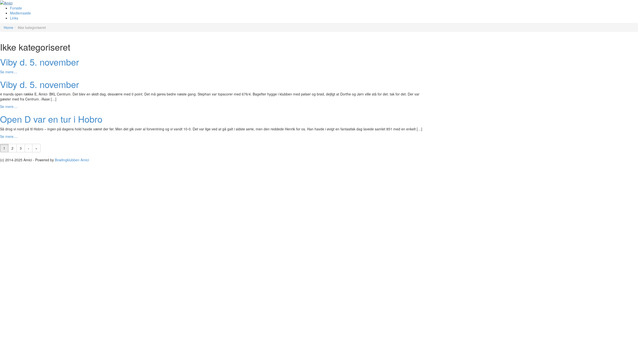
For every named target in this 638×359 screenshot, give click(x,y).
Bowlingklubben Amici (72, 159)
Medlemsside (20, 12)
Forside (16, 7)
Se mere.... (8, 71)
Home (8, 27)
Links (14, 17)
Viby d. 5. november (39, 61)
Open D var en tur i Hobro (51, 118)
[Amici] (6, 2)
